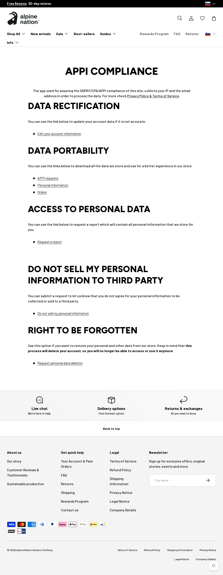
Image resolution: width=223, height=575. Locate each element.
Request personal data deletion (60, 363)
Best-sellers (84, 34)
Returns (192, 34)
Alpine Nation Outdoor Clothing (34, 549)
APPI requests (47, 178)
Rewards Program (154, 34)
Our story (14, 461)
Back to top (111, 428)
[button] (213, 18)
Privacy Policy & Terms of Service (153, 96)
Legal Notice (120, 501)
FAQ (177, 34)
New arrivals (41, 34)
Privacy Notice (121, 492)
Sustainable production (25, 484)
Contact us (69, 510)
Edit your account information (59, 133)
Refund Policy (120, 470)
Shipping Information (180, 549)
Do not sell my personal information (63, 313)
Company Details (123, 510)
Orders (42, 192)
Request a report (49, 242)
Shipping (68, 492)
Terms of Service (123, 461)
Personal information (52, 185)
